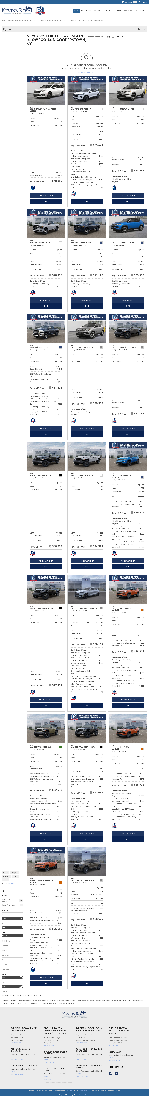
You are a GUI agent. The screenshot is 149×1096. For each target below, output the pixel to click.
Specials (98, 11)
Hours (13, 1057)
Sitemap (87, 1095)
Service (118, 11)
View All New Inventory (87, 72)
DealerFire (69, 1090)
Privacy (81, 1095)
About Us (140, 11)
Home (4, 20)
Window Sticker (46, 195)
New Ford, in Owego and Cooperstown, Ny (54, 20)
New (76, 11)
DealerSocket (83, 1090)
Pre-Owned (86, 11)
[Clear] (11, 883)
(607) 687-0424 (17, 1059)
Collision (128, 11)
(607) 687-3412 (50, 1062)
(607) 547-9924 (82, 1059)
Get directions (16, 1042)
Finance (108, 11)
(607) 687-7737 (115, 1060)
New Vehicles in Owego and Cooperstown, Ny (23, 20)
